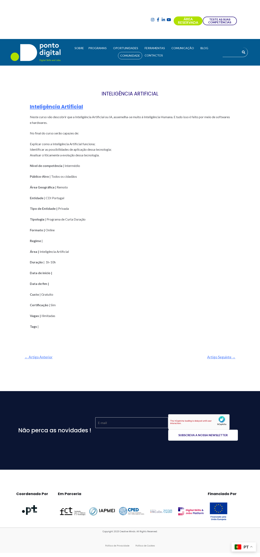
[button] (98, 48)
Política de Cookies (145, 545)
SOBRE (79, 48)
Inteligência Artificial (56, 106)
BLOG (204, 48)
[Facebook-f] (158, 19)
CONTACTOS (154, 55)
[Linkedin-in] (163, 19)
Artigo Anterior (39, 357)
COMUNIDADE (130, 55)
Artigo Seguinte (221, 357)
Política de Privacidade (117, 545)
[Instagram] (152, 19)
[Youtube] (169, 19)
